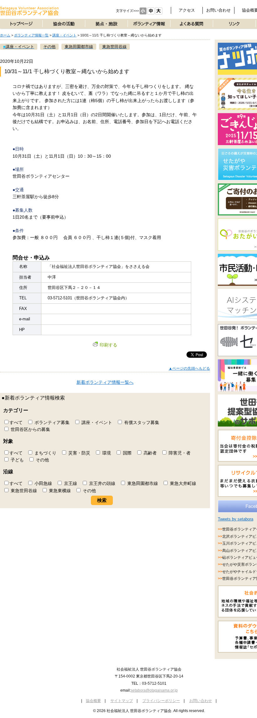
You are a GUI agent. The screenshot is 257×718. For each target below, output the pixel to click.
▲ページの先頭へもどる (189, 368)
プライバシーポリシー (161, 701)
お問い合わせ (218, 10)
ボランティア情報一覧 (31, 35)
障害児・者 (179, 452)
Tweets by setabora (235, 519)
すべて (16, 422)
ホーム (5, 35)
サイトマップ (121, 701)
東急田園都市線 (142, 483)
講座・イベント (64, 35)
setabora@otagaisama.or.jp (154, 690)
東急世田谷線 (23, 490)
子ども (16, 459)
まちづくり (44, 452)
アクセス (187, 10)
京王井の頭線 (101, 483)
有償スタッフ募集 (141, 422)
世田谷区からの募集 (29, 429)
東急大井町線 (182, 483)
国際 (127, 452)
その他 (41, 459)
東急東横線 (59, 490)
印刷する (108, 344)
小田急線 (42, 483)
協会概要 (93, 701)
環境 (106, 452)
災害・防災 (78, 452)
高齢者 (149, 452)
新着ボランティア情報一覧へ (105, 382)
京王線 (70, 483)
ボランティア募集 (51, 422)
